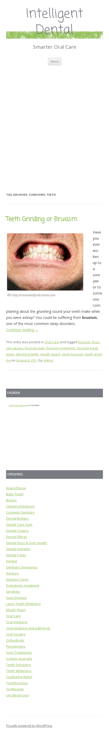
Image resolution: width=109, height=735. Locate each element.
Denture (12, 573)
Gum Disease (16, 597)
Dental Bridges (17, 518)
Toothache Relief (19, 677)
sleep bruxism (72, 354)
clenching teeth (27, 354)
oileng (48, 360)
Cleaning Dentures (20, 506)
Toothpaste (15, 689)
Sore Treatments (19, 652)
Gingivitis (13, 591)
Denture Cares (17, 579)
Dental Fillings (16, 536)
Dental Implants (18, 549)
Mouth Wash (16, 610)
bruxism (84, 342)
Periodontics (15, 646)
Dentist (11, 561)
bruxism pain (35, 348)
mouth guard (50, 354)
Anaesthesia (16, 488)
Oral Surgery (16, 634)
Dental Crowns (17, 530)
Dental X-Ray (16, 555)
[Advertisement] (54, 122)
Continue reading (22, 329)
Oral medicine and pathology (28, 628)
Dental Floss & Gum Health (26, 543)
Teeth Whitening (18, 670)
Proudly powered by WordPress (29, 726)
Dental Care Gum (19, 524)
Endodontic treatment (22, 585)
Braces (11, 500)
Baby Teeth (15, 494)
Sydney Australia (19, 658)
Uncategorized (17, 695)
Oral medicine (16, 622)
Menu (55, 61)
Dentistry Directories (22, 567)
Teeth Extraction (18, 664)
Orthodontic (15, 640)
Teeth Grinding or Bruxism (41, 219)
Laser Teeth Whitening (23, 603)
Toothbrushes (17, 683)
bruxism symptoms (61, 348)
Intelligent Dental (54, 22)
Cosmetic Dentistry (20, 512)
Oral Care (51, 342)
